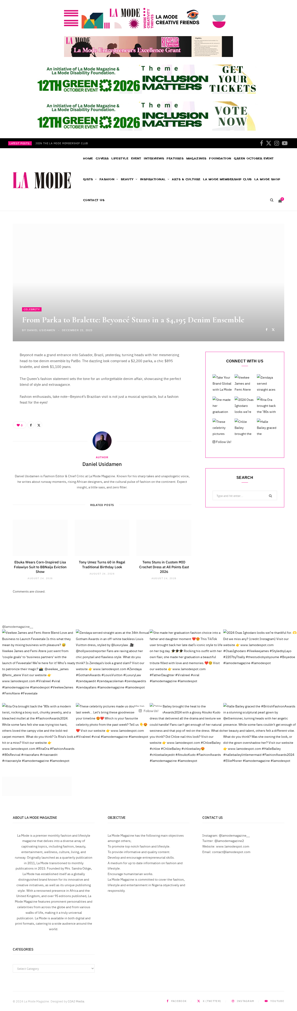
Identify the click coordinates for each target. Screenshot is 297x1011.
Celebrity (32, 309)
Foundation (220, 158)
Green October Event (254, 158)
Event (136, 158)
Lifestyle (119, 158)
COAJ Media (76, 1001)
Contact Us (94, 200)
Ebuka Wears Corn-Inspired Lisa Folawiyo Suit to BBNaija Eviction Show (40, 566)
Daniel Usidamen (41, 330)
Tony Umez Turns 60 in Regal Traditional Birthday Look (102, 564)
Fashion (107, 179)
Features (175, 158)
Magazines (196, 158)
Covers (102, 158)
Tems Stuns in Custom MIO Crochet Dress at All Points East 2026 (164, 566)
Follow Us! (223, 441)
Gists (88, 179)
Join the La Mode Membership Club (62, 143)
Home (88, 158)
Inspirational (153, 179)
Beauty (127, 179)
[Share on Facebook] (266, 329)
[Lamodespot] (42, 180)
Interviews (154, 158)
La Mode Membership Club (227, 179)
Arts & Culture (186, 179)
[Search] (271, 200)
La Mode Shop (267, 179)
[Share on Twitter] (273, 329)
